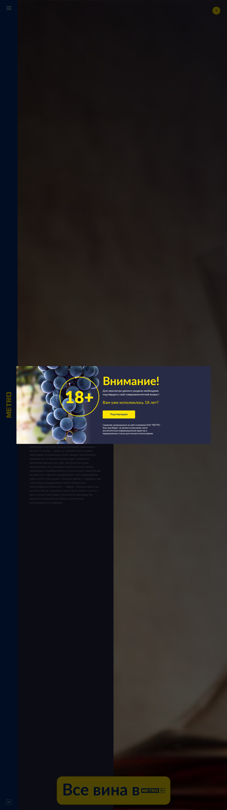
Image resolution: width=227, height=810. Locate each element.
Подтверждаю (119, 414)
